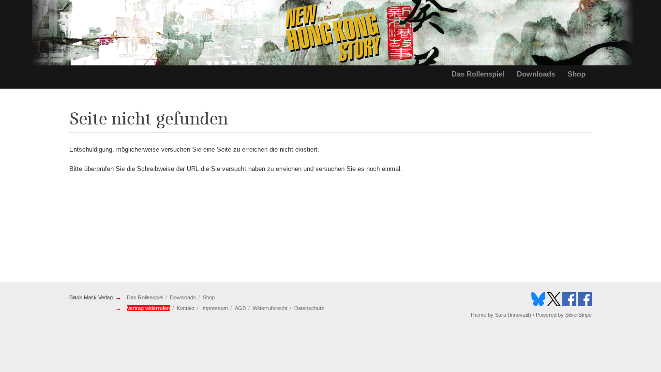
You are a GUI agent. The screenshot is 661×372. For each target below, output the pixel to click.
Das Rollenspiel (477, 74)
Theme (478, 315)
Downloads (536, 74)
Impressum (214, 308)
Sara (500, 315)
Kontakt (186, 308)
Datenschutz (309, 308)
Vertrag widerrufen (148, 308)
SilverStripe (578, 315)
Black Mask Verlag (91, 297)
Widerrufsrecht (270, 308)
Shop (577, 74)
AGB (240, 308)
